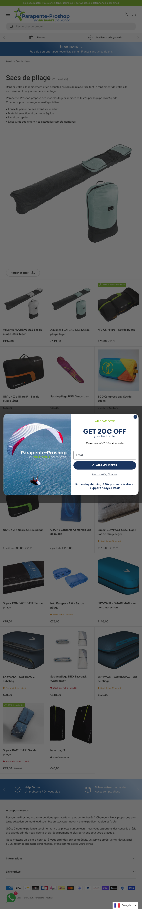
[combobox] (125, 905)
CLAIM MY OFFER (104, 465)
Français (126, 905)
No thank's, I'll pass (104, 474)
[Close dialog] (135, 417)
